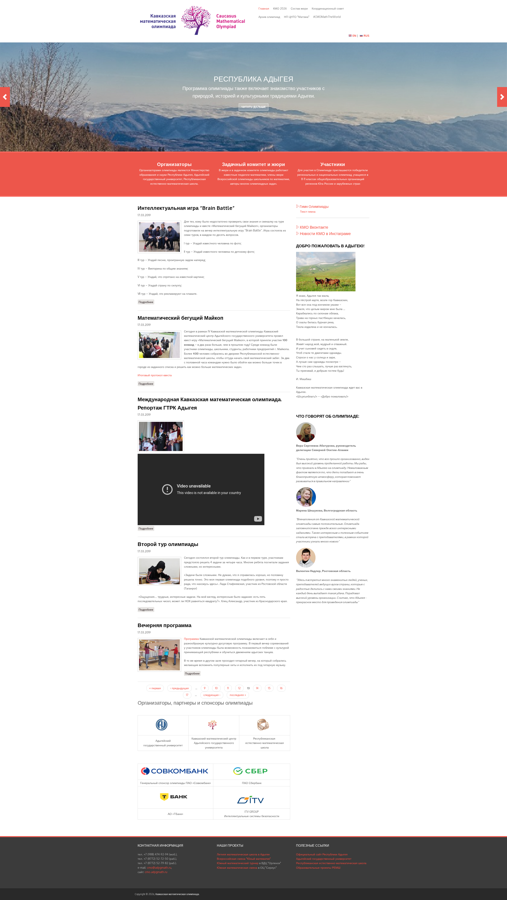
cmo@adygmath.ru (159, 867)
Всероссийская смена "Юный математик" (244, 858)
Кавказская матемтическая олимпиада (177, 894)
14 (257, 688)
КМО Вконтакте (314, 227)
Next (502, 97)
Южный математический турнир (237, 863)
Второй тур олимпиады (168, 544)
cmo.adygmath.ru (156, 872)
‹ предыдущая (179, 688)
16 (281, 688)
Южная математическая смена (237, 867)
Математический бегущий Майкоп (180, 317)
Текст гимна (307, 211)
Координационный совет (328, 8)
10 (216, 688)
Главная (263, 8)
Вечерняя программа (164, 625)
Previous (5, 97)
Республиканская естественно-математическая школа (331, 863)
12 (239, 688)
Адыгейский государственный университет (323, 858)
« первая (155, 688)
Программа (191, 638)
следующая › (211, 695)
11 (228, 688)
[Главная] (193, 36)
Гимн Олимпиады (314, 206)
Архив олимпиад (269, 16)
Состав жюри (299, 8)
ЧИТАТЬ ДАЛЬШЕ (253, 106)
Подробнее (146, 302)
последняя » (238, 695)
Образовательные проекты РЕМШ (318, 867)
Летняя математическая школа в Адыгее (243, 854)
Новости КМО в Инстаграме (325, 233)
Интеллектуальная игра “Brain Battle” (186, 207)
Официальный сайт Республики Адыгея (322, 854)
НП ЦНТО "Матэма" (296, 16)
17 (187, 695)
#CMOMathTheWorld (327, 16)
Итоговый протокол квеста (155, 375)
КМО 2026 (280, 8)
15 (269, 688)
